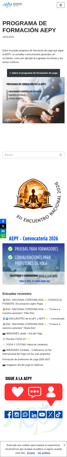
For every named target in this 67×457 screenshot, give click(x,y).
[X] (3, 226)
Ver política (44, 452)
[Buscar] (61, 154)
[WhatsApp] (3, 235)
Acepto (31, 452)
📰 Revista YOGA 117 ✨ (16, 339)
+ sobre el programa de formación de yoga (33, 73)
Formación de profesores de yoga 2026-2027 (26, 359)
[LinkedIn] (3, 231)
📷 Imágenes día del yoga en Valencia (22, 364)
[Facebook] (3, 221)
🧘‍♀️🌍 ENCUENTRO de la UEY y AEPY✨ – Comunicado (33, 318)
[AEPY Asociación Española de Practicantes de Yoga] (12, 5)
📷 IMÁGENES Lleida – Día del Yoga (22, 333)
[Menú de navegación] (61, 5)
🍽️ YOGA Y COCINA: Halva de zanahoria (24, 344)
